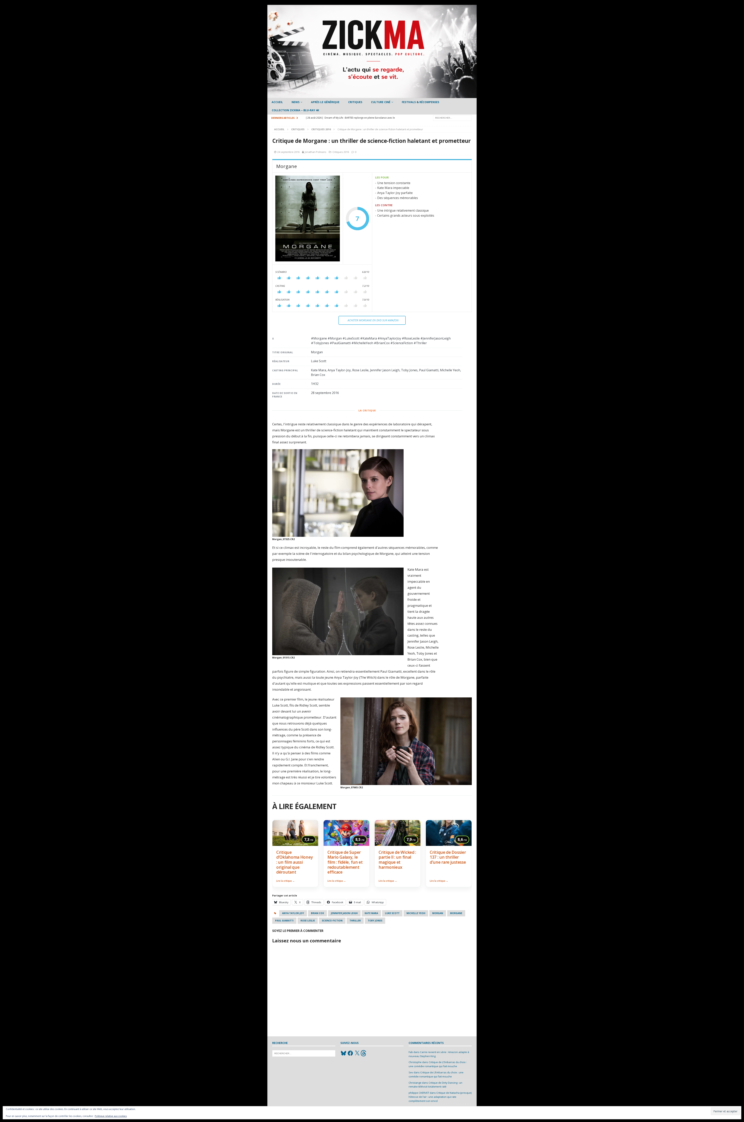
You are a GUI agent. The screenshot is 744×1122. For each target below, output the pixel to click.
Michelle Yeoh (415, 913)
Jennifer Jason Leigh (344, 913)
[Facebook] (350, 1053)
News (296, 102)
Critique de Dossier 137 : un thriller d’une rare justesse (448, 857)
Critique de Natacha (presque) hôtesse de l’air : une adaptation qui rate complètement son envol (440, 1097)
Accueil (277, 102)
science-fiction (332, 920)
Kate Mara (371, 913)
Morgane (456, 913)
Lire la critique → (285, 880)
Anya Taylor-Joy (293, 913)
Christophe (415, 1062)
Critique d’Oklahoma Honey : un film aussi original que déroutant (294, 862)
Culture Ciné (380, 102)
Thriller (355, 920)
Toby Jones (375, 920)
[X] (357, 1053)
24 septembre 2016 (288, 152)
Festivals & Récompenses (420, 102)
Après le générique (325, 102)
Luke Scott (392, 913)
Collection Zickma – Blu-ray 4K (295, 110)
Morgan (437, 913)
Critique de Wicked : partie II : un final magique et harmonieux (397, 860)
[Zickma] (372, 96)
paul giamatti (284, 920)
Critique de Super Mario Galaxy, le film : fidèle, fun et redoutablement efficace (345, 862)
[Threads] (364, 1053)
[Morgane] (307, 218)
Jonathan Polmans (315, 152)
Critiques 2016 (340, 152)
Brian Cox (317, 913)
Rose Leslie (308, 920)
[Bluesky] (343, 1053)
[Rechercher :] (452, 117)
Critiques (355, 102)
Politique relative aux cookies (111, 1116)
